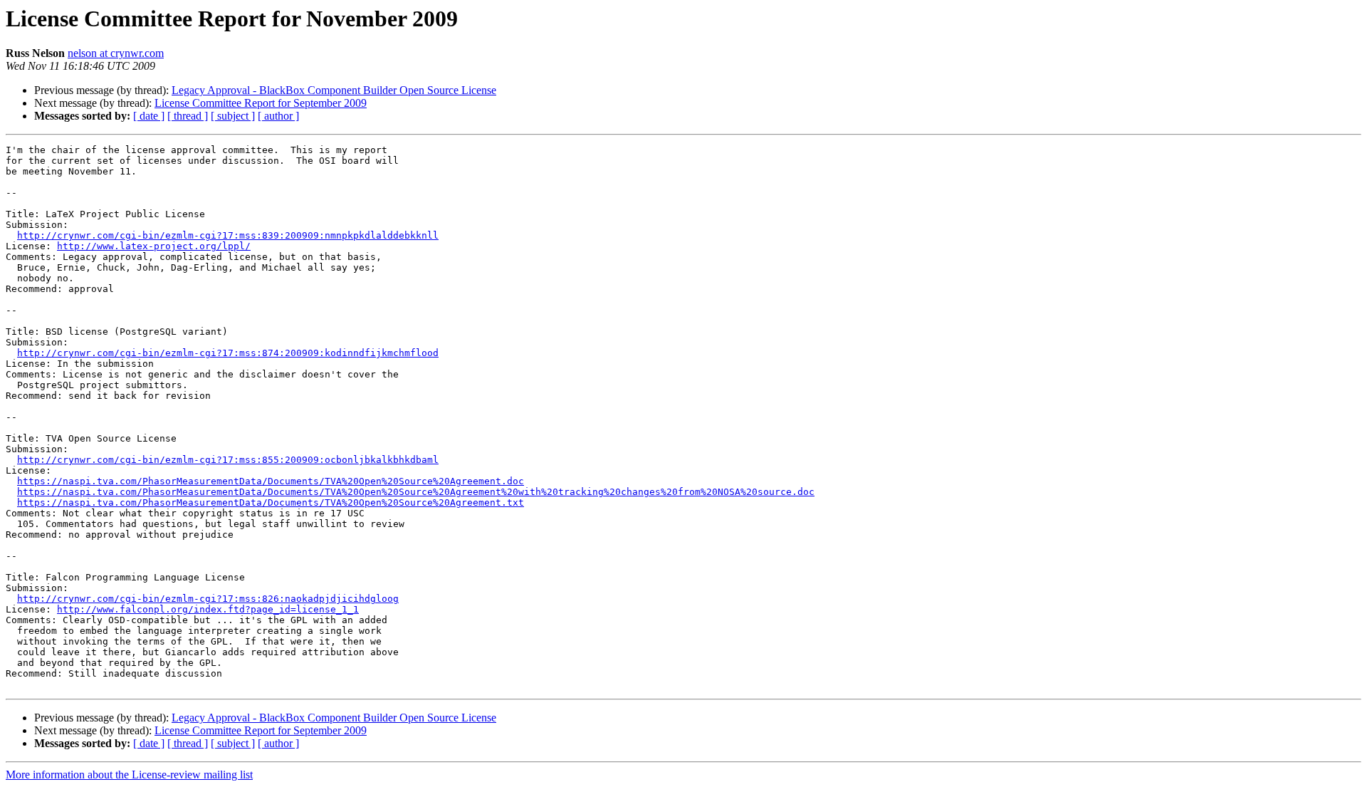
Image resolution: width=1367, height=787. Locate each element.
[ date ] (148, 116)
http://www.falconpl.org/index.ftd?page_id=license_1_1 (208, 609)
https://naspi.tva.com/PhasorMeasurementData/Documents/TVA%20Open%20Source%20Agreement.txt (270, 502)
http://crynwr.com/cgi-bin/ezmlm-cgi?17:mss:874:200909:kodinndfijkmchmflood (228, 353)
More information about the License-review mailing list (129, 774)
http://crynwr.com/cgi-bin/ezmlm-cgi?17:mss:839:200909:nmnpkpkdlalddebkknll (228, 235)
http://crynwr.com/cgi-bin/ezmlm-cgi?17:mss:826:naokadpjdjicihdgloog (208, 598)
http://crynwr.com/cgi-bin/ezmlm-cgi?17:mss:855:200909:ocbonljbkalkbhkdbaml (228, 459)
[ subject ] (233, 116)
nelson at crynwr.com (116, 53)
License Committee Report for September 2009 (260, 103)
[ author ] (278, 116)
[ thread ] (187, 116)
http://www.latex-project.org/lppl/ (154, 246)
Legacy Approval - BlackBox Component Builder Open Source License (334, 90)
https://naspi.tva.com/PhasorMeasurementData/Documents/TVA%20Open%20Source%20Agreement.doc (270, 481)
